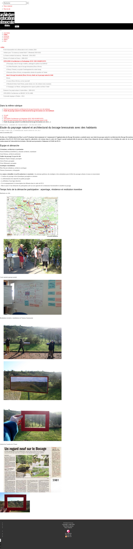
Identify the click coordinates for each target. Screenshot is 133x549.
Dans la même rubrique (11, 105)
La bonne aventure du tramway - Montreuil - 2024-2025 (19, 55)
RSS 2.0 (69, 536)
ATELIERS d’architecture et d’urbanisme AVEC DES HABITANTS (24, 61)
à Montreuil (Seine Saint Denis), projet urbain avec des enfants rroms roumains (28, 84)
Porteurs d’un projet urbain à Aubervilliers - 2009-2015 (19, 90)
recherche (6, 36)
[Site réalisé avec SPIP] (68, 531)
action (5, 34)
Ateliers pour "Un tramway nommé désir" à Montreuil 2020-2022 (22, 52)
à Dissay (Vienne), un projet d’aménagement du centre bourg (23, 69)
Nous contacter (8, 6)
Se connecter (68, 533)
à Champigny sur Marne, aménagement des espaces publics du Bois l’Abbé (27, 86)
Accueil (6, 115)
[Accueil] (7, 26)
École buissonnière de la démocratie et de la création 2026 (19, 49)
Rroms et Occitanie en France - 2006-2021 (15, 58)
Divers (8, 78)
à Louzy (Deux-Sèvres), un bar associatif (18, 81)
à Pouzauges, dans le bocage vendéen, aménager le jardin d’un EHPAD (26, 63)
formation (6, 38)
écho (5, 41)
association (7, 33)
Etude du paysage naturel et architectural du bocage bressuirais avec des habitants (27, 109)
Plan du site (7, 9)
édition (6, 39)
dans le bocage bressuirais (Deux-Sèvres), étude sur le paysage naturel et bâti (29, 75)
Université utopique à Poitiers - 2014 (13, 96)
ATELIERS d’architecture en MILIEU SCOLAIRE (18, 93)
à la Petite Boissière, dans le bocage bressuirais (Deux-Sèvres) (24, 66)
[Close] (0, 30)
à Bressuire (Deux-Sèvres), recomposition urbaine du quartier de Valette (26, 72)
